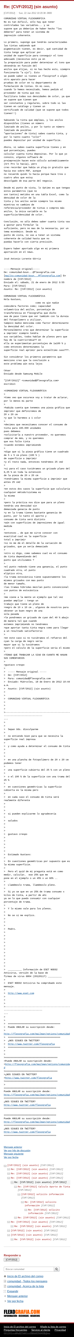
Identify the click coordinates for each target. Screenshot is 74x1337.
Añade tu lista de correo (53, 1326)
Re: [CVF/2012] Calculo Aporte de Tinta (44, 1186)
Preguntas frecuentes (15, 1330)
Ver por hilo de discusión (17, 1150)
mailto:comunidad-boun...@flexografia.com (32, 275)
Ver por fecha (11, 1157)
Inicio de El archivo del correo (25, 1276)
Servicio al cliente (40, 1330)
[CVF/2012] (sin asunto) (23, 1165)
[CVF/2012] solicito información (42, 1194)
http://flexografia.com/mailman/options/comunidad (37, 1033)
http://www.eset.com (21, 993)
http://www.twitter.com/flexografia (31, 1044)
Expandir (12, 1291)
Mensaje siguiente (14, 1153)
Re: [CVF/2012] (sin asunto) (29, 1169)
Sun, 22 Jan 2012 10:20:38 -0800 (35, 13)
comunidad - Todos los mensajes (27, 1281)
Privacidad (60, 1330)
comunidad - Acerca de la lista (25, 1286)
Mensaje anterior (13, 1147)
